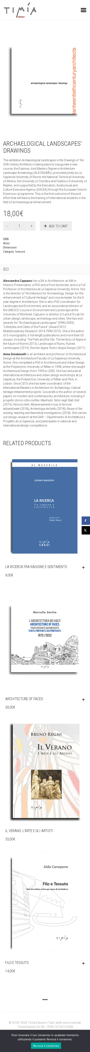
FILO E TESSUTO (17, 962)
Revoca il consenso (46, 1045)
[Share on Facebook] (86, 520)
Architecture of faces (24, 699)
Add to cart (58, 226)
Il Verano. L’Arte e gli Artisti (29, 830)
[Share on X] (86, 530)
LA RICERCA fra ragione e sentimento (36, 566)
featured (20, 251)
